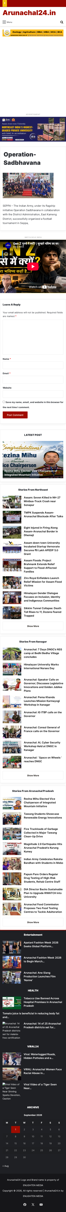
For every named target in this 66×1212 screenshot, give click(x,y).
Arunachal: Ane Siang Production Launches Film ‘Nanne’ (40, 976)
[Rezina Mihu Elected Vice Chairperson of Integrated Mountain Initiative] (12, 803)
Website (7, 387)
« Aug (6, 1166)
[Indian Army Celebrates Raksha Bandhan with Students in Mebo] (12, 863)
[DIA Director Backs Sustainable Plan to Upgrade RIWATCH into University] (12, 894)
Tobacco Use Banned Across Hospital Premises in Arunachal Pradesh (43, 1002)
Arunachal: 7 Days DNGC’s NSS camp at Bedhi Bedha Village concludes (43, 653)
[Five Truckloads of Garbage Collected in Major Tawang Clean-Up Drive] (12, 833)
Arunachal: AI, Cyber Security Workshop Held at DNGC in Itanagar (42, 746)
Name (7, 359)
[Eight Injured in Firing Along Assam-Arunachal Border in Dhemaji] (12, 532)
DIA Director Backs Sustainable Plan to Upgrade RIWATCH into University (43, 893)
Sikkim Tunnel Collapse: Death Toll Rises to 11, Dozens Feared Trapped (42, 612)
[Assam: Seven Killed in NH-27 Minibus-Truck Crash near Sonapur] (12, 502)
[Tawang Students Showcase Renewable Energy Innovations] (12, 818)
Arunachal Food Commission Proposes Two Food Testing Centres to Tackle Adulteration (43, 908)
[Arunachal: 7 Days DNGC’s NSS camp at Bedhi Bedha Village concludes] (12, 654)
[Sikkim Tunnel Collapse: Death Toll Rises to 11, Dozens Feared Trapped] (12, 612)
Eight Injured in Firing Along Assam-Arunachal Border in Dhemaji (41, 531)
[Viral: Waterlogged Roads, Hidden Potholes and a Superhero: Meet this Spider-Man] (12, 1058)
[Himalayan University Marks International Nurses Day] (12, 669)
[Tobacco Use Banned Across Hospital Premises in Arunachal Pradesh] (12, 1003)
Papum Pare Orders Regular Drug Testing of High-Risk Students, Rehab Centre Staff (42, 878)
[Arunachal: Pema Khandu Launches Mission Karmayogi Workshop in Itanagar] (12, 701)
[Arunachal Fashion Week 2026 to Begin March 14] (12, 962)
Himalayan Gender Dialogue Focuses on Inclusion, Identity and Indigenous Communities (42, 597)
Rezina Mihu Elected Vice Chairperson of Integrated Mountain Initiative (40, 802)
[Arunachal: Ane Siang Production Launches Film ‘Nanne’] (12, 977)
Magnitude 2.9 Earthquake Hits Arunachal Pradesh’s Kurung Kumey (43, 847)
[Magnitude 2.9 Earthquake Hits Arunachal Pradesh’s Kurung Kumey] (12, 848)
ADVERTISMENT (33, 114)
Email (6, 373)
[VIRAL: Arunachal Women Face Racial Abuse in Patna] (12, 1074)
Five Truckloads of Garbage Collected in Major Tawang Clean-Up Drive (41, 832)
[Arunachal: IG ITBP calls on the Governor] (12, 717)
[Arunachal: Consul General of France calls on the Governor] (12, 732)
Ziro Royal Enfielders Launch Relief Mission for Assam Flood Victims (43, 581)
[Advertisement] (33, 76)
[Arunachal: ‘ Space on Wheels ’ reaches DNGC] (12, 762)
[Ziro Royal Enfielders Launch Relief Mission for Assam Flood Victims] (12, 582)
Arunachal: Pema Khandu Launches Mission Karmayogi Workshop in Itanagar (42, 701)
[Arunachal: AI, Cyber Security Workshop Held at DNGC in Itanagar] (12, 747)
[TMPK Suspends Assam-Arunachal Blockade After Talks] (12, 517)
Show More (33, 626)
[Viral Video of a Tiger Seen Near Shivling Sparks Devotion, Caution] (12, 1091)
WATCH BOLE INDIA (33, 237)
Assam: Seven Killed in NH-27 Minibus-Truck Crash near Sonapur (42, 501)
